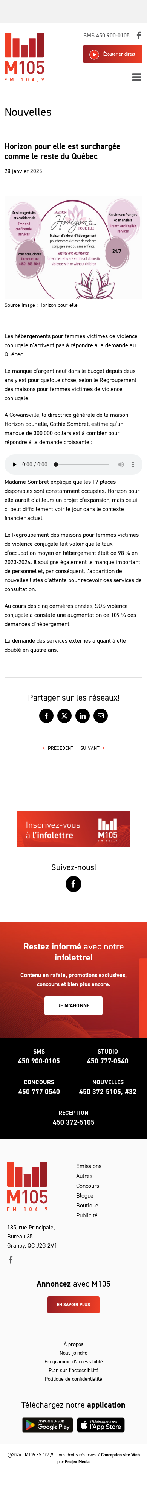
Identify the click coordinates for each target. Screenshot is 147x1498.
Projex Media (77, 1462)
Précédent (61, 748)
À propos (74, 1344)
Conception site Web (120, 1455)
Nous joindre (73, 1353)
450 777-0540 (108, 1061)
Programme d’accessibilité (73, 1361)
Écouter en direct (119, 54)
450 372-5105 (74, 1122)
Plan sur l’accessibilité (73, 1370)
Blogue (84, 1196)
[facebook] (11, 1260)
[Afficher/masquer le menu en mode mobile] (137, 77)
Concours (87, 1186)
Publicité (87, 1215)
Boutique (87, 1205)
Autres (84, 1176)
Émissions (88, 1166)
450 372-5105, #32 (107, 1091)
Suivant (90, 748)
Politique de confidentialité (73, 1379)
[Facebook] (73, 884)
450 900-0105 (39, 1061)
